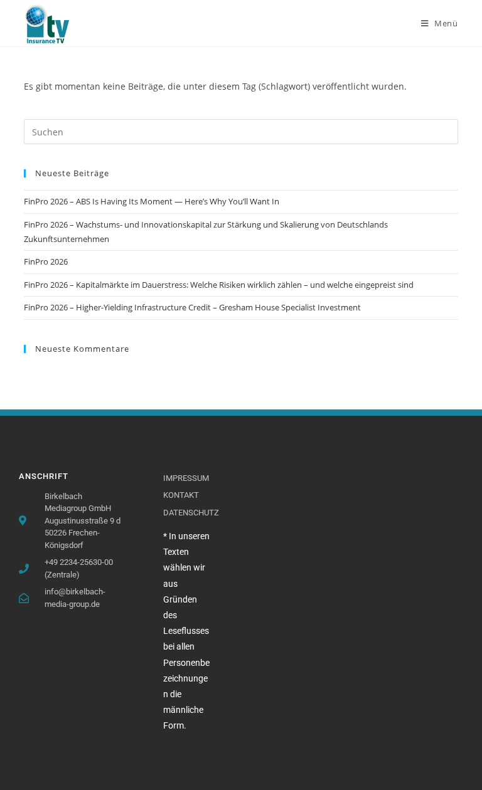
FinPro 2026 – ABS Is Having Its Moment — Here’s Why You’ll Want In (151, 201)
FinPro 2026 (46, 261)
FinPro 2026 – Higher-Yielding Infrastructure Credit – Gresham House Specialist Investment (192, 307)
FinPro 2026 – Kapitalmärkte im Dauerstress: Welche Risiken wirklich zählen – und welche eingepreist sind (219, 284)
